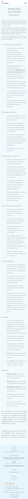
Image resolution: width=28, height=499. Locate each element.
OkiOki (19, 123)
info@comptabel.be (14, 472)
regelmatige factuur (18, 87)
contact (12, 148)
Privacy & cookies (14, 494)
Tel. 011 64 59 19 (14, 478)
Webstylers (15, 497)
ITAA (16, 486)
